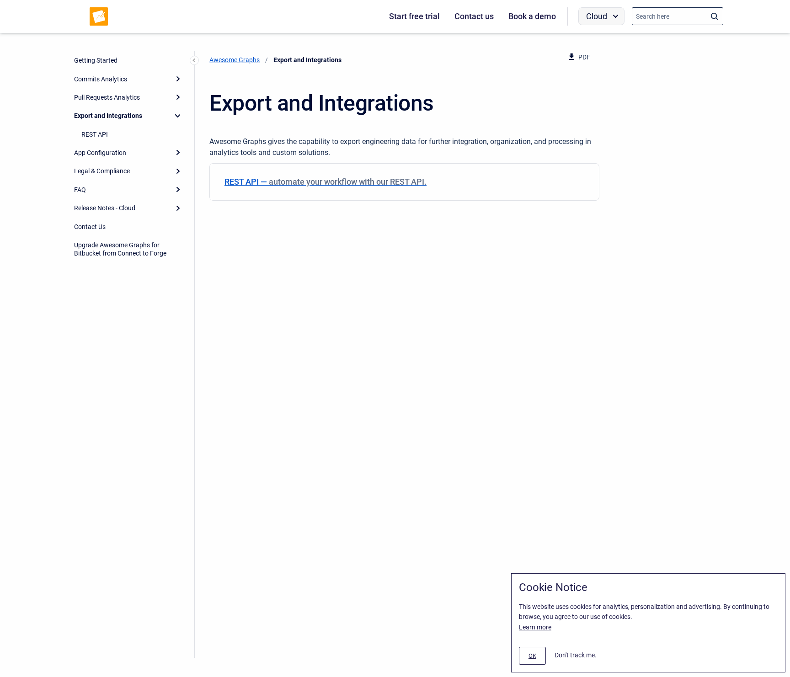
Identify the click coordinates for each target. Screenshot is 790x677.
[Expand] (178, 78)
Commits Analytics (100, 79)
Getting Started (95, 60)
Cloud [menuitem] (596, 16)
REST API (94, 134)
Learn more (535, 627)
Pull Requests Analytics (107, 97)
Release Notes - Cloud (104, 208)
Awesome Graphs (234, 60)
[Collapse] (178, 116)
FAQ (80, 189)
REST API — (325, 182)
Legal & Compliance (102, 171)
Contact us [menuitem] (474, 16)
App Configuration (100, 152)
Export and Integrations (108, 115)
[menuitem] (404, 182)
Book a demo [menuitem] (532, 16)
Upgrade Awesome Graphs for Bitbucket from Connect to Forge (120, 249)
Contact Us (90, 226)
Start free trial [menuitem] (414, 16)
